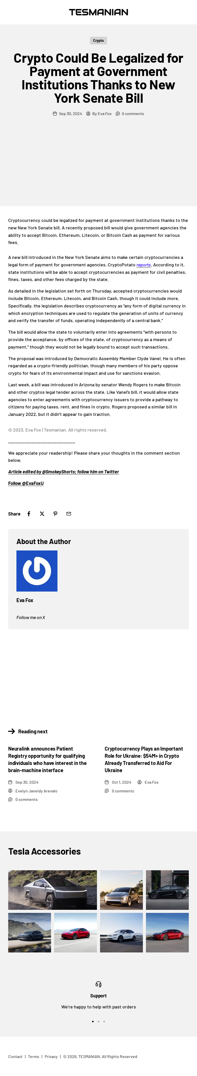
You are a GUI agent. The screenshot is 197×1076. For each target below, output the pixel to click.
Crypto (98, 40)
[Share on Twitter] (42, 514)
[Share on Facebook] (29, 514)
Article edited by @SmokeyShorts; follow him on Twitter (63, 471)
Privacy (51, 1056)
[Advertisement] (98, 168)
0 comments (133, 113)
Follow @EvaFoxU (26, 483)
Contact (15, 1056)
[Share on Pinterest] (55, 514)
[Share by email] (69, 514)
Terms (33, 1056)
